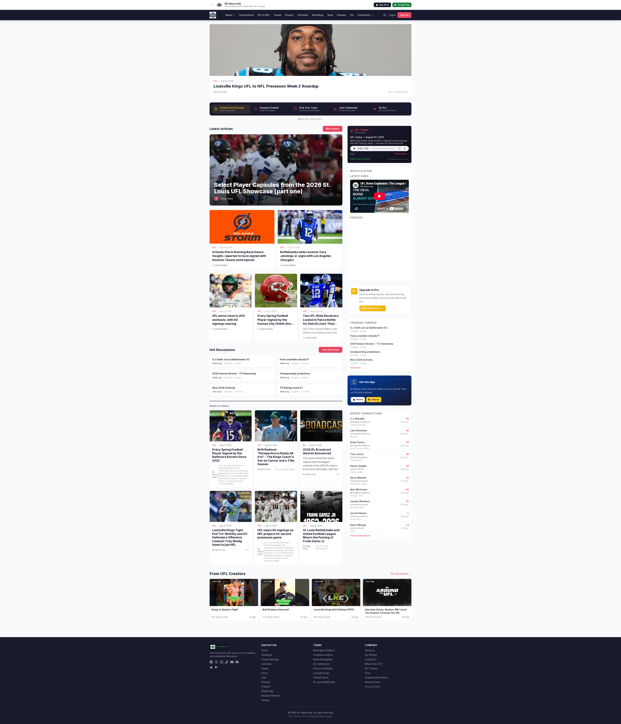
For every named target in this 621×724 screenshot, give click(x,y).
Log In (392, 15)
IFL (304, 445)
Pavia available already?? (364, 335)
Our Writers (371, 654)
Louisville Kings (321, 673)
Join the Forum (330, 349)
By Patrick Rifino (215, 474)
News (229, 15)
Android (375, 399)
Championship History (376, 677)
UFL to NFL (264, 15)
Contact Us (370, 659)
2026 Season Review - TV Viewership (371, 343)
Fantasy (341, 15)
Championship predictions (365, 351)
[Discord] (237, 662)
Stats (330, 15)
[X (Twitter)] (216, 662)
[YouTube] (232, 662)
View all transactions (360, 535)
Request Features (270, 695)
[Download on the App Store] (211, 667)
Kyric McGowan (359, 489)
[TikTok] (226, 662)
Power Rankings (270, 659)
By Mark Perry (264, 469)
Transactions (246, 15)
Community (364, 15)
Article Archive (372, 682)
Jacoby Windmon (360, 501)
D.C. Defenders (321, 664)
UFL (215, 81)
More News (332, 128)
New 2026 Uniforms (361, 359)
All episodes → (401, 153)
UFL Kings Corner (220, 617)
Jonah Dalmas (358, 513)
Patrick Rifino (221, 265)
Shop (367, 673)
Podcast (265, 682)
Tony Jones (357, 454)
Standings (317, 15)
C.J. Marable (357, 418)
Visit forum (355, 367)
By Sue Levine (220, 92)
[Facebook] (211, 662)
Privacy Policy (372, 686)
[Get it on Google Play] (216, 667)
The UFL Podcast (373, 617)
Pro (352, 15)
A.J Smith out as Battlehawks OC (368, 327)
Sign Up (404, 15)
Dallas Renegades (322, 659)
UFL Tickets (371, 668)
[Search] (385, 15)
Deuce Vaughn (358, 465)
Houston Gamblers (323, 668)
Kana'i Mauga (358, 525)
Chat (263, 677)
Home (264, 650)
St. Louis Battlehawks (324, 682)
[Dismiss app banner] (211, 5)
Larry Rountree (358, 430)
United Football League (321, 716)
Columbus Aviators (323, 654)
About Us (370, 650)
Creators (266, 686)
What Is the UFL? (373, 664)
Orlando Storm (320, 677)
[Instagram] (221, 662)
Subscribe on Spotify (360, 159)
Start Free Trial (370, 308)
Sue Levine (311, 338)
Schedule (302, 15)
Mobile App (267, 691)
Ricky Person (357, 442)
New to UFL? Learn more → (310, 119)
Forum (264, 673)
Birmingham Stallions (324, 650)
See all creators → (401, 573)
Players (289, 15)
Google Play (403, 5)
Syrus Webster (358, 477)
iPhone (359, 399)
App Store (384, 5)
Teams (277, 15)
